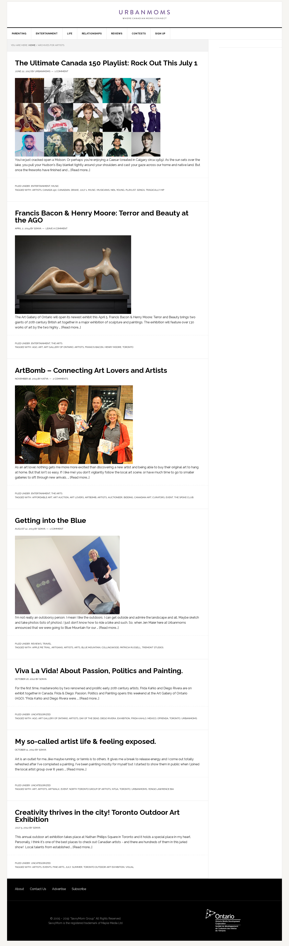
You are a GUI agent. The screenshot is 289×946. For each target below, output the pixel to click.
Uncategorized (41, 714)
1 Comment (61, 71)
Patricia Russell (130, 647)
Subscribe (79, 889)
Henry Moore (113, 347)
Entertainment (40, 186)
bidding (128, 497)
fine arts (58, 867)
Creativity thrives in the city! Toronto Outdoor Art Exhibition (97, 815)
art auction (61, 497)
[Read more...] (80, 170)
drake (75, 190)
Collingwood (110, 647)
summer (77, 867)
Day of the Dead (89, 718)
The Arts (56, 343)
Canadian (64, 190)
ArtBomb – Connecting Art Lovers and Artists (91, 370)
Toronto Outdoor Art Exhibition (104, 867)
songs (141, 190)
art (40, 347)
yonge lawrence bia (161, 789)
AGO (34, 347)
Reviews (36, 643)
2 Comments (60, 378)
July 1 (83, 190)
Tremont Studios (152, 647)
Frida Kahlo (138, 718)
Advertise (59, 889)
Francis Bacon (94, 347)
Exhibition (123, 718)
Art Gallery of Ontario (58, 347)
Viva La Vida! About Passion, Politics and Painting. (99, 670)
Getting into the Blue (50, 520)
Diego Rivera (108, 718)
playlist (131, 190)
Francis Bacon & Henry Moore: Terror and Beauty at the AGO (102, 216)
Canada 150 (50, 190)
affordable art (42, 497)
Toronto (127, 347)
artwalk (54, 789)
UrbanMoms (144, 14)
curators (158, 497)
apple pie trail (41, 647)
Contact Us (38, 889)
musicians (103, 190)
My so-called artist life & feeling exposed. (85, 741)
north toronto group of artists (90, 789)
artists (36, 190)
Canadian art (142, 497)
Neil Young (117, 190)
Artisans (57, 647)
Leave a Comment (56, 228)
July (68, 867)
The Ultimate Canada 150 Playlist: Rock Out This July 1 (106, 63)
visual (130, 867)
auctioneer (115, 497)
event (169, 497)
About (19, 889)
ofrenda (162, 718)
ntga (115, 789)
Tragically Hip (155, 190)
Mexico (151, 718)
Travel (47, 643)
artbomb (90, 497)
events (47, 867)
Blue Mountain (90, 647)
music (92, 190)
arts (77, 647)
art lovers (77, 497)
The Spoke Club (183, 497)
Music (55, 186)
